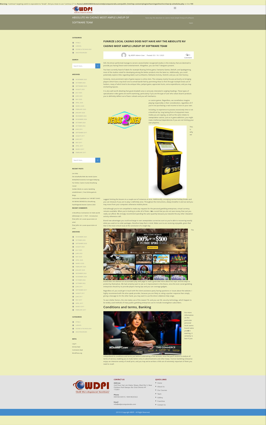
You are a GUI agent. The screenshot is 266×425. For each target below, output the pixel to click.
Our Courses (162, 390)
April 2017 (79, 146)
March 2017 (80, 149)
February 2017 (81, 152)
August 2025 (80, 89)
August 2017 (80, 136)
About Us (160, 387)
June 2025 (79, 96)
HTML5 (78, 43)
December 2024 (81, 116)
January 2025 (80, 113)
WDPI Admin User (138, 55)
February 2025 (81, 109)
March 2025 (80, 106)
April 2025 (79, 103)
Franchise (161, 401)
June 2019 (79, 129)
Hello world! (96, 213)
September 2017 (81, 133)
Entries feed (76, 347)
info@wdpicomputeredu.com (125, 404)
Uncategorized (81, 53)
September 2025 (81, 86)
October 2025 (81, 83)
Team (159, 394)
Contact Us (161, 405)
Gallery (160, 397)
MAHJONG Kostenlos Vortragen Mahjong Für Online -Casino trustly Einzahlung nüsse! (85, 183)
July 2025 (79, 93)
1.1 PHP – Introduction (90, 216)
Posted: (155, 55)
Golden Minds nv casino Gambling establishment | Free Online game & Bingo (84, 192)
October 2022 (81, 126)
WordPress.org (77, 353)
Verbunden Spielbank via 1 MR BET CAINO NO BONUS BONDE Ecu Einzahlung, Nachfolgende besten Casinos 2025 (86, 201)
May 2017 (79, 142)
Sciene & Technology (84, 49)
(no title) (75, 173)
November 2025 (81, 79)
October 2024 (81, 123)
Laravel (79, 46)
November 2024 (81, 119)
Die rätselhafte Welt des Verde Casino (84, 177)
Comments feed (77, 350)
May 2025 (79, 99)
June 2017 (79, 139)
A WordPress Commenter (80, 213)
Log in (74, 344)
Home (159, 383)
